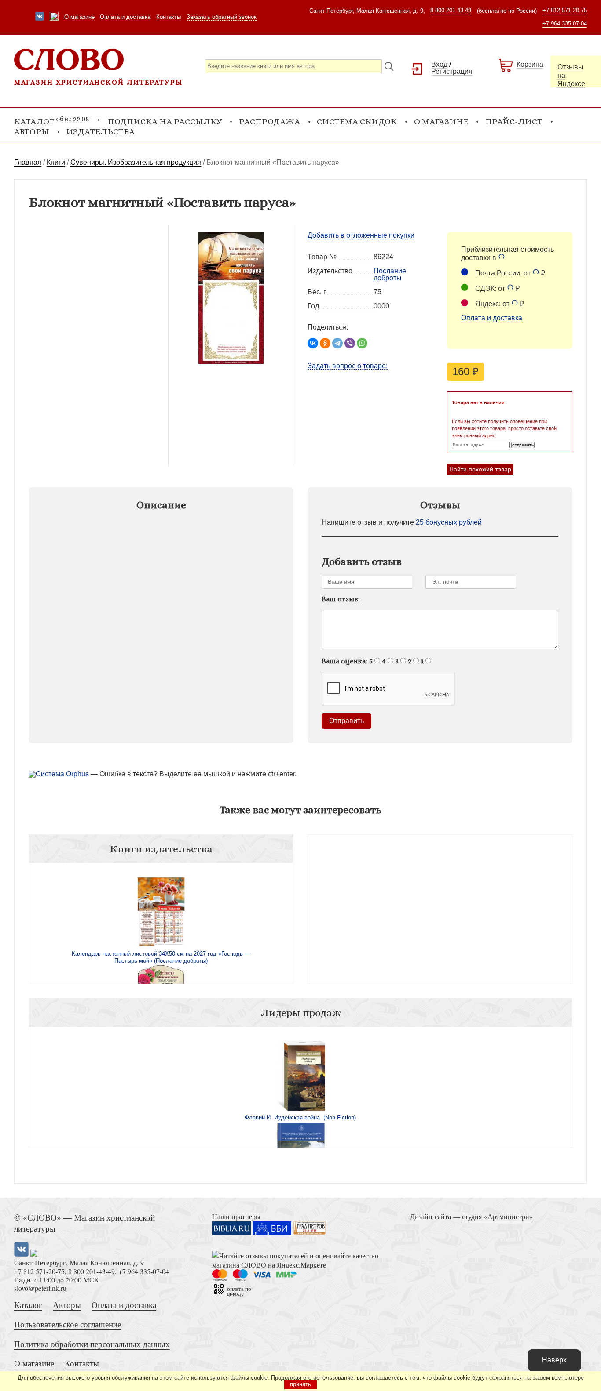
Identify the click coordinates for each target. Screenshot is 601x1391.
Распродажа (269, 121)
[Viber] (349, 343)
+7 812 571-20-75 (564, 10)
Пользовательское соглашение (67, 1324)
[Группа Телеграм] (54, 17)
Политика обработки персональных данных (92, 1343)
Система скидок (357, 121)
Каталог (28, 1304)
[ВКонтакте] (313, 343)
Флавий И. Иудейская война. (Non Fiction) (300, 1117)
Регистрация (452, 71)
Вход (439, 64)
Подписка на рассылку (165, 121)
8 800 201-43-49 (450, 10)
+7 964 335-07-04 (564, 23)
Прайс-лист (513, 121)
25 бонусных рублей (449, 522)
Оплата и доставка (125, 17)
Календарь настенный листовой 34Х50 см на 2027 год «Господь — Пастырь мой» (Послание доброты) (161, 957)
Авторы (31, 131)
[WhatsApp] (362, 343)
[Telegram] (337, 343)
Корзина (530, 64)
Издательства (100, 131)
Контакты (168, 17)
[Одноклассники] (325, 343)
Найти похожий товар (480, 469)
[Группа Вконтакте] (39, 17)
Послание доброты (390, 274)
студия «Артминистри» (497, 1216)
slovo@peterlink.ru (40, 1288)
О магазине (79, 17)
